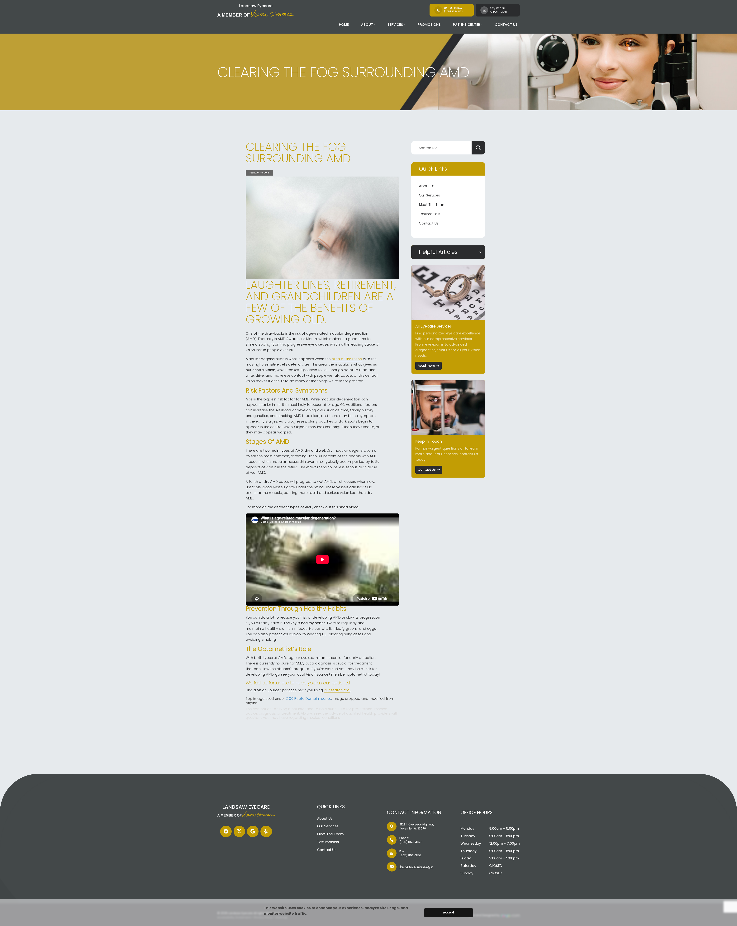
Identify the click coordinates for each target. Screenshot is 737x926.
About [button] (367, 24)
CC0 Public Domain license (308, 698)
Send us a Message (416, 867)
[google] (253, 831)
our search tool (337, 690)
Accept (448, 912)
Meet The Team (432, 204)
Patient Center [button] (466, 24)
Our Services (429, 195)
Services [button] (395, 24)
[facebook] (226, 831)
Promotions (429, 24)
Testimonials (429, 213)
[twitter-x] (239, 831)
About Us (427, 185)
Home (344, 24)
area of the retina (347, 359)
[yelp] (266, 831)
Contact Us (506, 24)
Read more (426, 365)
